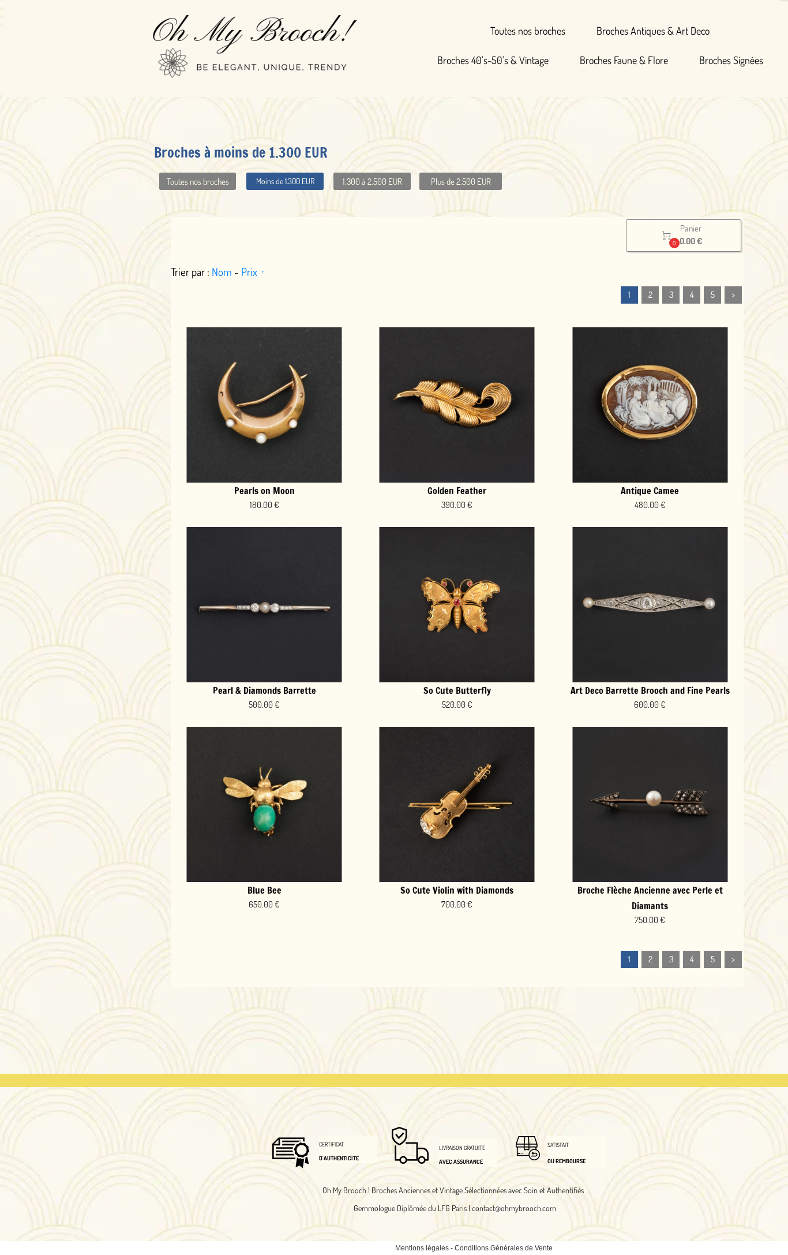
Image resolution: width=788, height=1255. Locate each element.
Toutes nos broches (527, 30)
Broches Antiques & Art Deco (653, 30)
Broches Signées (731, 60)
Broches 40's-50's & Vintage (493, 60)
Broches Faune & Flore (624, 60)
